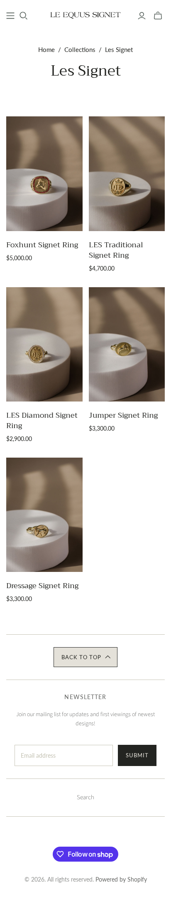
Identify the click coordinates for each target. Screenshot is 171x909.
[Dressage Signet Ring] (44, 515)
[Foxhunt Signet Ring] (44, 173)
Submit (137, 755)
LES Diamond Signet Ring (42, 420)
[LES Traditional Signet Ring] (127, 173)
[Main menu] (10, 16)
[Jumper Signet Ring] (127, 344)
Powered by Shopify (121, 879)
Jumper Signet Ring (123, 415)
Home (46, 49)
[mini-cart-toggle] (158, 15)
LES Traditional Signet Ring (116, 250)
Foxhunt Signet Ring (42, 244)
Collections (79, 49)
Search (85, 797)
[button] (85, 657)
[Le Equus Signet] (85, 14)
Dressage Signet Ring (42, 585)
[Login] (141, 15)
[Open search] (24, 16)
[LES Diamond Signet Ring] (44, 344)
